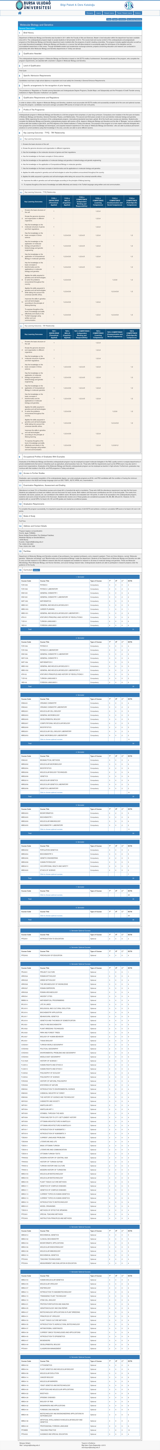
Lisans (98, 13)
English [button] (115, 19)
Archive (36, 570)
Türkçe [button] (109, 19)
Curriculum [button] (122, 19)
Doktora (138, 13)
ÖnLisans (90, 13)
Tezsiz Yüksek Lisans (124, 13)
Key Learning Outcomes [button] (134, 19)
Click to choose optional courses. (51, 739)
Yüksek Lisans (109, 13)
